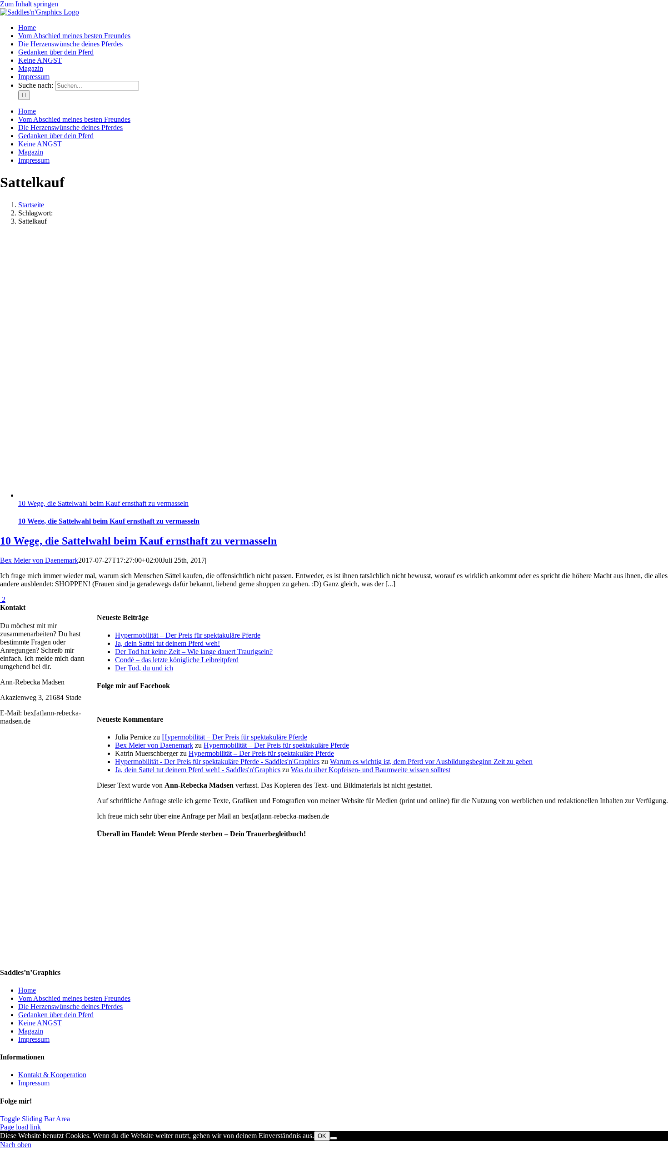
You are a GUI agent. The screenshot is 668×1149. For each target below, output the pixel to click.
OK (322, 1136)
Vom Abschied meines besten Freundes (74, 998)
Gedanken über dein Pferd (56, 1015)
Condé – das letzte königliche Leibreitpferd (177, 660)
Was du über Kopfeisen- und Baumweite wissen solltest (370, 770)
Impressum (34, 1039)
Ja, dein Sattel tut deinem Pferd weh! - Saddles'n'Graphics (197, 770)
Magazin (30, 1031)
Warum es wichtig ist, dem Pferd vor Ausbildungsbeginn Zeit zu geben (431, 761)
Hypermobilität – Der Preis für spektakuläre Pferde (187, 635)
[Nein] (333, 1138)
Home (27, 990)
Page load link (20, 1127)
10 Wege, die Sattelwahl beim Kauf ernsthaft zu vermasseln (103, 503)
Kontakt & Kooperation (52, 1075)
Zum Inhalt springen (29, 4)
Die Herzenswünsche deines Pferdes (70, 1006)
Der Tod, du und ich (144, 668)
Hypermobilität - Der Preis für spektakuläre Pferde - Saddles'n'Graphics (217, 761)
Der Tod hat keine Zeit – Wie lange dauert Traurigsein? (194, 651)
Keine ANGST (40, 1023)
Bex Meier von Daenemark (39, 560)
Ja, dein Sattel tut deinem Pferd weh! (167, 643)
